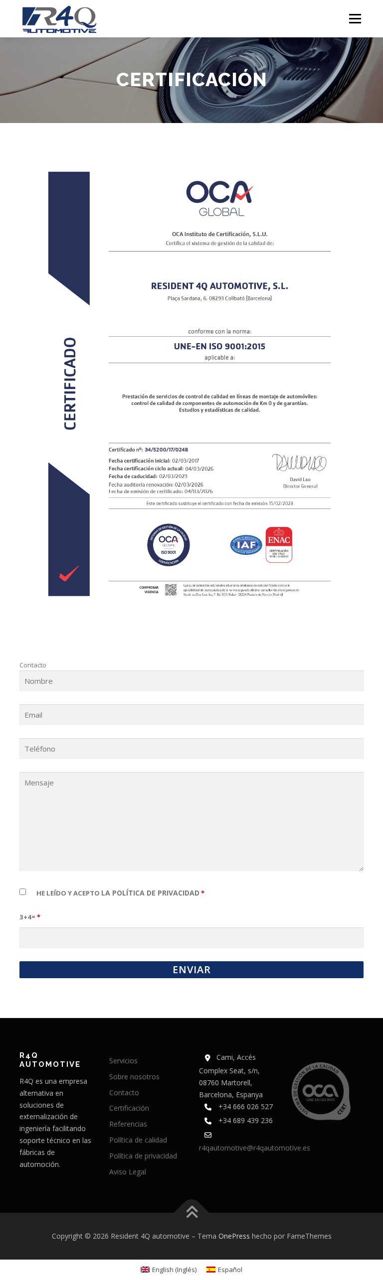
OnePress (234, 1236)
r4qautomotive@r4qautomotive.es (254, 1147)
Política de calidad (138, 1140)
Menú (355, 18)
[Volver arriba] (191, 1213)
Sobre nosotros (134, 1076)
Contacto (124, 1092)
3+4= (29, 916)
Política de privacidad (143, 1155)
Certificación (129, 1108)
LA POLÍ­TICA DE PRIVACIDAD (150, 892)
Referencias (128, 1124)
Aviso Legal (127, 1171)
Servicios (123, 1060)
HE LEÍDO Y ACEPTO (120, 892)
